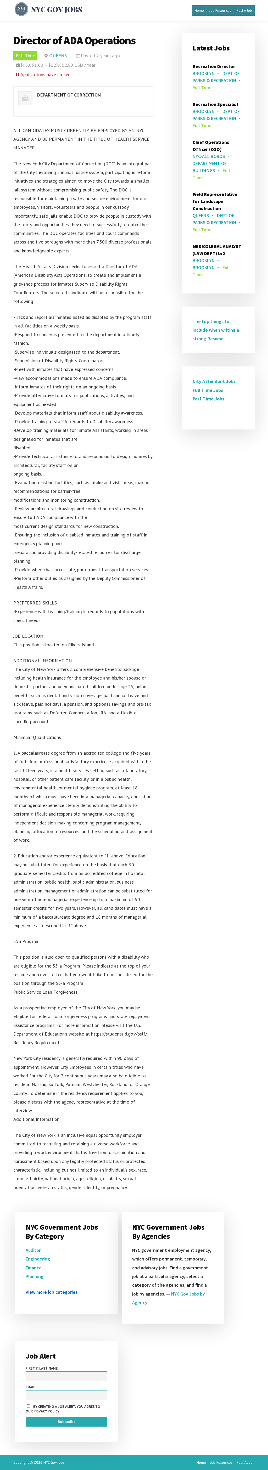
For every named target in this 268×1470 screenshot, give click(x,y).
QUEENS (58, 56)
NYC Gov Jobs (53, 1462)
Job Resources (220, 10)
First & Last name (42, 1368)
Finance (34, 1268)
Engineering (38, 1259)
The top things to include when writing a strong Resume (216, 330)
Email (30, 1387)
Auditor (33, 1250)
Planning (34, 1276)
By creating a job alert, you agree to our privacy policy (63, 1409)
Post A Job (244, 10)
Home (199, 10)
